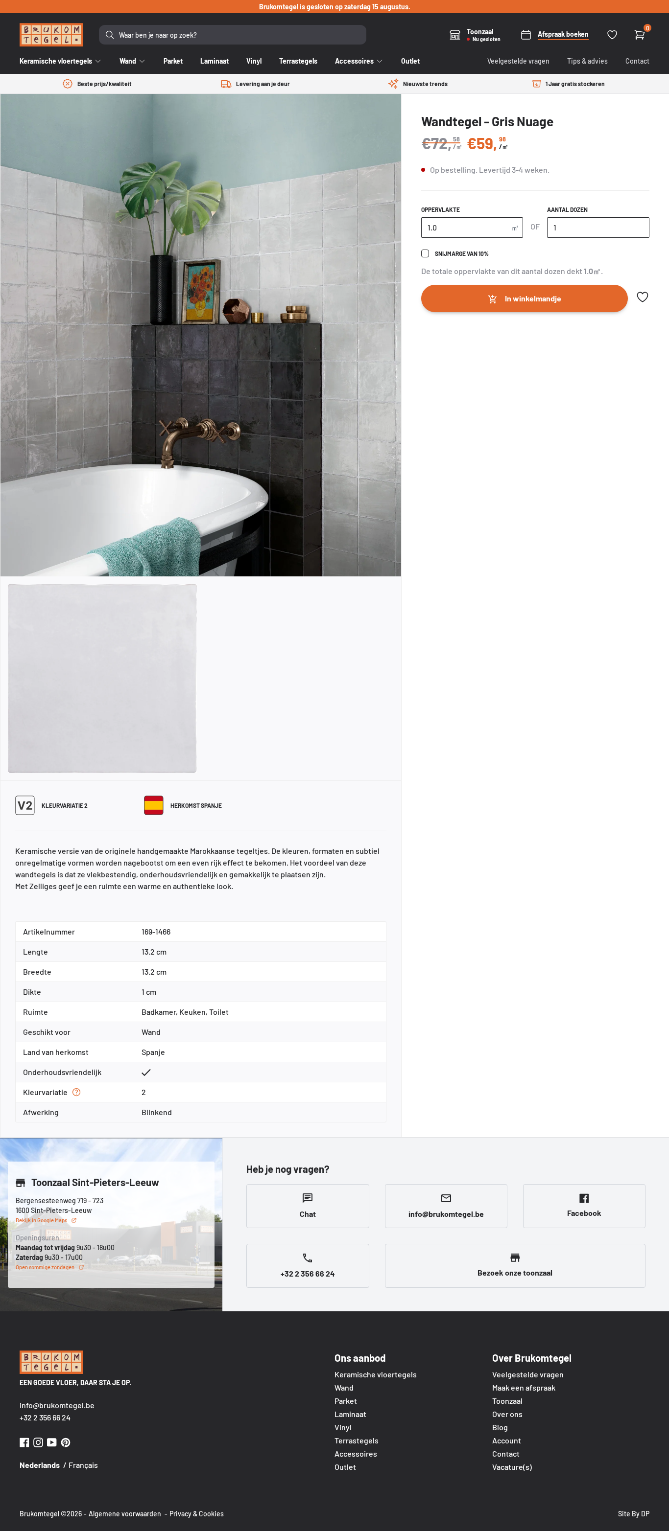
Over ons (507, 1413)
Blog (500, 1427)
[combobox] (232, 35)
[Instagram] (38, 1441)
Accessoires (355, 1453)
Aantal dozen (567, 209)
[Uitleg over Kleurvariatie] (76, 1092)
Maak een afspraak (523, 1387)
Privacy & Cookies (196, 1513)
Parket (345, 1400)
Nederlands (40, 1464)
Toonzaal (507, 1400)
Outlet (345, 1466)
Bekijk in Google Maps (41, 1220)
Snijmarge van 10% (462, 253)
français (83, 1464)
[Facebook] (24, 1441)
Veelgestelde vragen (518, 61)
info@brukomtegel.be (57, 1405)
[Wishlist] (612, 35)
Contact (637, 61)
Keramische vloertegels (375, 1374)
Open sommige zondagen (45, 1267)
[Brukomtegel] (51, 34)
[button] (642, 297)
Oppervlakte (440, 209)
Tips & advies (587, 61)
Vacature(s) (512, 1466)
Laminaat (350, 1413)
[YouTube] (52, 1441)
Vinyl (343, 1427)
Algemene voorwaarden (125, 1513)
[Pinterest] (66, 1441)
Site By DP (633, 1513)
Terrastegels (356, 1440)
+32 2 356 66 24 (45, 1417)
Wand (344, 1387)
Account (506, 1440)
